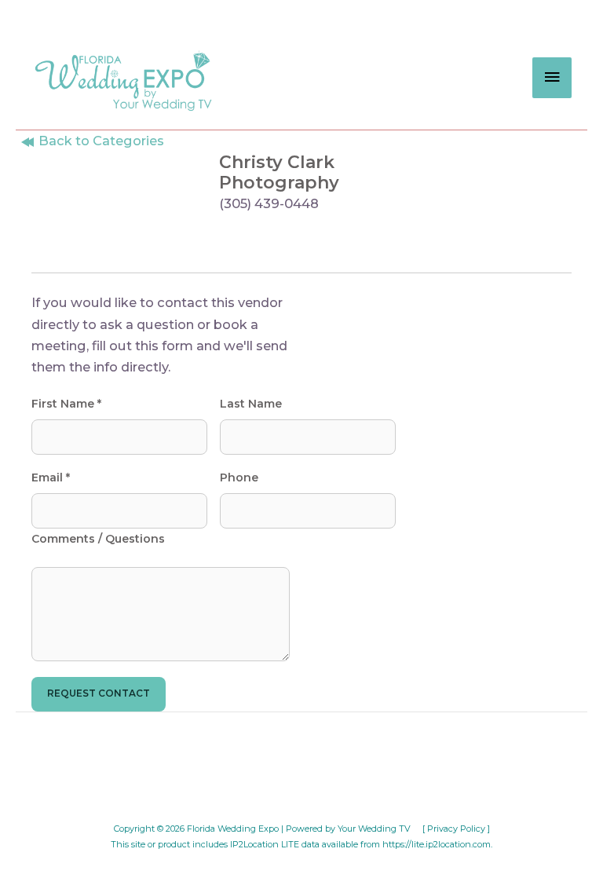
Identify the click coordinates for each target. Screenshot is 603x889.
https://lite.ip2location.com (436, 844)
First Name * (66, 404)
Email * (50, 477)
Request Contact (98, 693)
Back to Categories (99, 140)
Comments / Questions (98, 539)
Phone (239, 477)
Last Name (251, 404)
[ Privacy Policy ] (456, 828)
